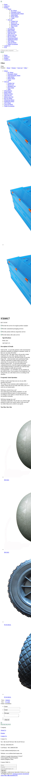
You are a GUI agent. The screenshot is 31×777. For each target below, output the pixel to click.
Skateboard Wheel (13, 39)
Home (5, 4)
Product (14, 68)
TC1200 (7, 702)
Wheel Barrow (8, 90)
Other (25, 68)
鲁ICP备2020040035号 (11, 775)
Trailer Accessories (13, 44)
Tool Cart (19, 68)
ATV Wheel (11, 41)
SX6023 (7, 700)
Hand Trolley (7, 92)
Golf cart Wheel (12, 42)
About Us (3, 730)
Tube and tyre (8, 95)
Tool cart (6, 81)
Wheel (6, 71)
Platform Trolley (8, 94)
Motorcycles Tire (8, 97)
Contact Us (4, 736)
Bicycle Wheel (12, 36)
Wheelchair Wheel (13, 38)
